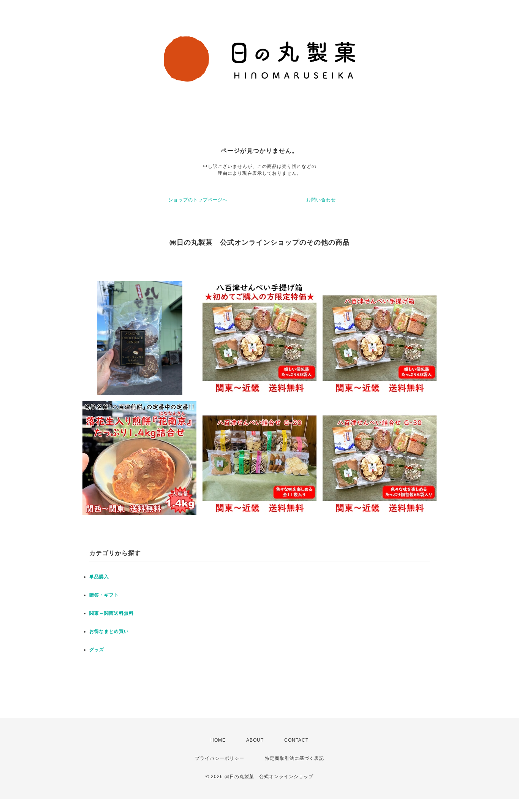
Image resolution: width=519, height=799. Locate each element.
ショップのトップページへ (198, 200)
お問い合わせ (321, 200)
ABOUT (255, 740)
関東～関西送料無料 (111, 613)
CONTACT (296, 740)
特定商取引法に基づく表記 (294, 758)
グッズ (96, 649)
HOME (218, 740)
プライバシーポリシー (219, 758)
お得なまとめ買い (109, 631)
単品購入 (99, 576)
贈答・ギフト (104, 595)
